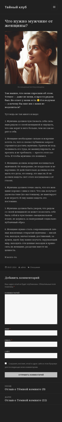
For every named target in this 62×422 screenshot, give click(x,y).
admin (23, 267)
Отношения (35, 267)
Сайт (7, 351)
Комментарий (12, 293)
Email (8, 340)
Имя (8, 329)
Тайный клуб (16, 7)
